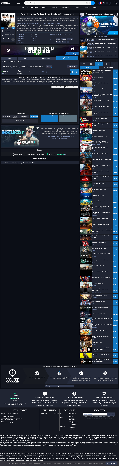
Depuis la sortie (6, 116)
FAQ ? (2, 421)
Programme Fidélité (72, 414)
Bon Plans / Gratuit (72, 420)
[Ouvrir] (18, 3)
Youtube (56, 413)
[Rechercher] (93, 3)
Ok (107, 463)
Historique (12, 61)
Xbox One (62, 34)
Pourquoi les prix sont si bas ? (8, 416)
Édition (23, 66)
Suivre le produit (20, 120)
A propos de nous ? (6, 415)
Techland (33, 39)
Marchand (6, 66)
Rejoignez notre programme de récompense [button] (59, 386)
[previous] (2, 28)
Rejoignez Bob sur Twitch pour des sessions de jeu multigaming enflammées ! (59, 137)
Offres (4, 61)
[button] (116, 3)
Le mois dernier (34, 116)
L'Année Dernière (15, 117)
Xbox (32, 43)
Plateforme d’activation (36, 66)
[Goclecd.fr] (5, 3)
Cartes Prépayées (72, 417)
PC (56, 34)
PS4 (59, 34)
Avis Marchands (73, 423)
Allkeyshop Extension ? (7, 423)
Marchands (43, 415)
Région (15, 66)
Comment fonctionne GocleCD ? (9, 413)
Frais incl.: (71, 66)
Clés (48, 66)
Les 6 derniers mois (24, 117)
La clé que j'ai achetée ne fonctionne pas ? (12, 418)
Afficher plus (103, 36)
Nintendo (62, 426)
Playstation (63, 422)
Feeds (19, 61)
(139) (66, 154)
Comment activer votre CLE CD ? (9, 419)
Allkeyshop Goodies (72, 428)
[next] (13, 28)
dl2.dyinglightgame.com (37, 36)
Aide (113, 463)
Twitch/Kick (43, 413)
